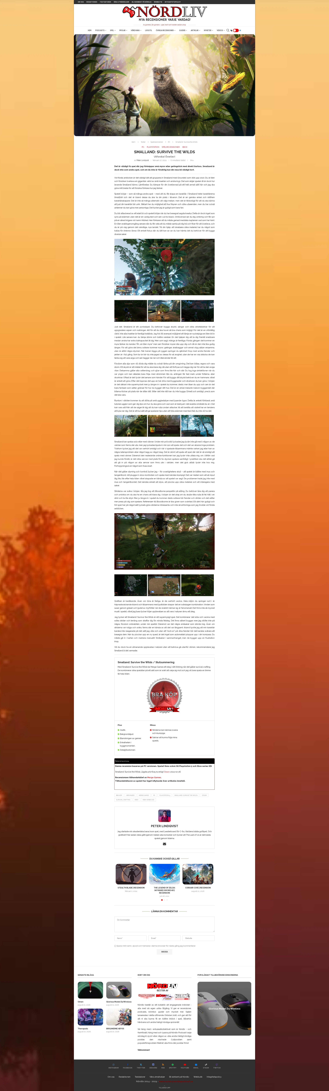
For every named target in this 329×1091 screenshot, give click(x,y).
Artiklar (194, 30)
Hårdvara (135, 30)
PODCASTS (99, 30)
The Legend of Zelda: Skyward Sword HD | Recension (164, 890)
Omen (80, 1002)
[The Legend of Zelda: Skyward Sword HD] (164, 874)
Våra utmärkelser (121, 2)
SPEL (112, 30)
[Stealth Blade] (131, 874)
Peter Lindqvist (143, 160)
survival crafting (123, 800)
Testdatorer (105, 2)
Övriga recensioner (165, 30)
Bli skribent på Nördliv (141, 2)
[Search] (228, 30)
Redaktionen (91, 2)
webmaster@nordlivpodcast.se (176, 1081)
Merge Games (154, 777)
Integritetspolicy (173, 2)
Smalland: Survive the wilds (186, 795)
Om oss (81, 2)
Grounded (130, 795)
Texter (143, 142)
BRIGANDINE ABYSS (115, 1029)
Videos (220, 30)
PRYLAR (122, 30)
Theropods (83, 1029)
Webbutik (158, 2)
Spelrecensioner (156, 142)
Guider (182, 30)
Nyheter (207, 30)
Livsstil (148, 30)
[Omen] (90, 990)
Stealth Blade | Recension (131, 888)
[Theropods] (90, 1017)
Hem (90, 30)
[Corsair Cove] (197, 874)
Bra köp (119, 795)
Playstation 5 (164, 795)
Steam (167, 772)
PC (169, 142)
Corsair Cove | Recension (198, 888)
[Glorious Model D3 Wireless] (119, 990)
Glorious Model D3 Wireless (118, 1002)
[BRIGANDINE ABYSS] (119, 1017)
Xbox (136, 800)
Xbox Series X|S (148, 800)
